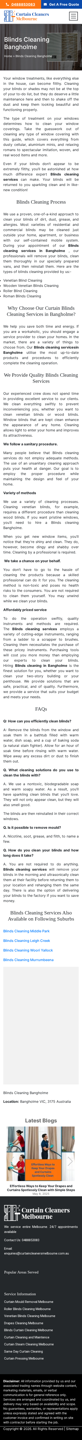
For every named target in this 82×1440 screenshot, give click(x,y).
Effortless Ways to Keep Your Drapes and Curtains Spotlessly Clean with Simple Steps (41, 1188)
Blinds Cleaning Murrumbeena (28, 960)
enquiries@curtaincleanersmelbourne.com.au (36, 1253)
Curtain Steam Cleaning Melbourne (29, 1344)
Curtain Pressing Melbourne (24, 1358)
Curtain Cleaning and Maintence (26, 1337)
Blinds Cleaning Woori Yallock (28, 950)
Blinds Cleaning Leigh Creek (26, 940)
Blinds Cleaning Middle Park (26, 931)
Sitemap (72, 1429)
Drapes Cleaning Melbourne (23, 1323)
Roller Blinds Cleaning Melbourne (27, 1309)
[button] (70, 1161)
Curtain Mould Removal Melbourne (28, 1302)
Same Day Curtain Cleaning (23, 1351)
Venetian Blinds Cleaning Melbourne (29, 1316)
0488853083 (22, 4)
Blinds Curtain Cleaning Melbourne (28, 1330)
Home (8, 56)
